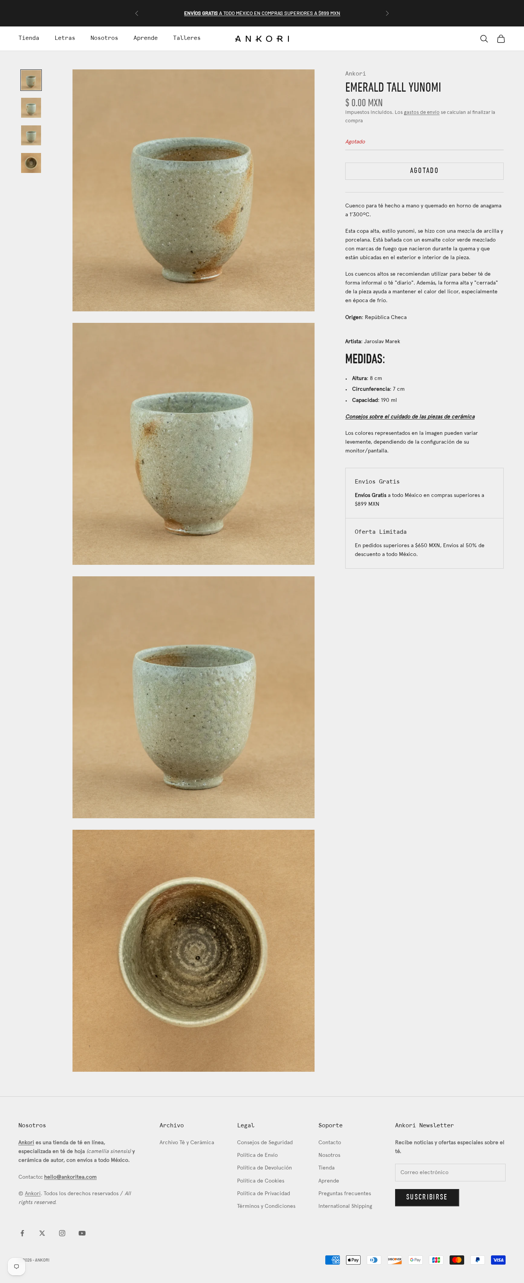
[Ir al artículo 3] (31, 135)
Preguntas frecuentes (344, 1193)
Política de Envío (257, 1155)
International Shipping (345, 1206)
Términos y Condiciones (266, 1206)
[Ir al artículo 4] (31, 163)
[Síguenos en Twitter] (42, 1233)
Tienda (28, 38)
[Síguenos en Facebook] (22, 1233)
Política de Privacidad (263, 1193)
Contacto (329, 1142)
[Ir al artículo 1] (31, 80)
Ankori (355, 74)
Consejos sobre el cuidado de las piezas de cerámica (410, 416)
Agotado (424, 170)
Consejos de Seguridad (265, 1142)
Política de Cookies (260, 1181)
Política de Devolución (264, 1168)
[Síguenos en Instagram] (62, 1233)
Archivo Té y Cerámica (187, 1142)
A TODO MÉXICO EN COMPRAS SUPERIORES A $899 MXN (262, 13)
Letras (64, 38)
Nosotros (104, 38)
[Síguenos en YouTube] (82, 1233)
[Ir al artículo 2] (31, 107)
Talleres (187, 38)
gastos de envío (422, 112)
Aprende (145, 38)
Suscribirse (427, 1197)
